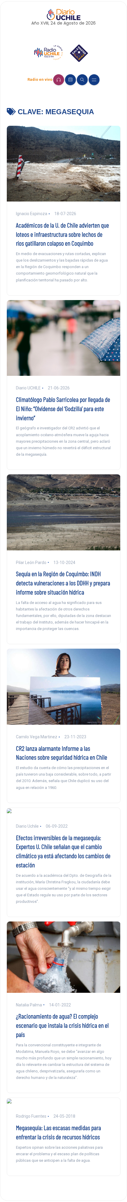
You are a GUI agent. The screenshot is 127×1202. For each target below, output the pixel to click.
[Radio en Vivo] (58, 79)
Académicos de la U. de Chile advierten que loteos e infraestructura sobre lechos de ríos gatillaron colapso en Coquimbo (62, 234)
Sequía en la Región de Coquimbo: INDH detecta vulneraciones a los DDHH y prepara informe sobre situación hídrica (63, 583)
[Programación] (70, 79)
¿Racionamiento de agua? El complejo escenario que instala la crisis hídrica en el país (62, 1025)
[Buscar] (82, 79)
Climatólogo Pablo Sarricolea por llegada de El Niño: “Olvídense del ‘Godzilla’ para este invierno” (63, 408)
